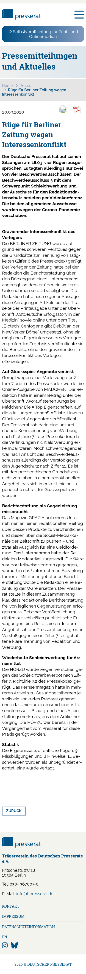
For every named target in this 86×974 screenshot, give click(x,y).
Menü (79, 14)
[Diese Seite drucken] (65, 112)
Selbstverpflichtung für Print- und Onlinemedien (45, 34)
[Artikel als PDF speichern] (79, 112)
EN (4, 936)
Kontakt (10, 906)
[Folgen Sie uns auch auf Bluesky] (14, 945)
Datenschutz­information (28, 926)
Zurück (14, 811)
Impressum (13, 916)
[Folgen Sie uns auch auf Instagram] (5, 945)
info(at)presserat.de (34, 893)
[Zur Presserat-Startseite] (21, 18)
